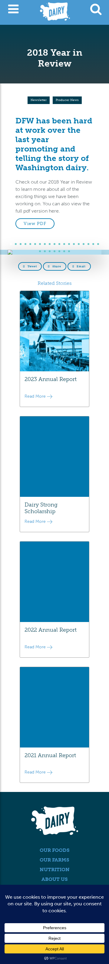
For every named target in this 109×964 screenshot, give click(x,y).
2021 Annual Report (50, 755)
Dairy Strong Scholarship (41, 508)
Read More (36, 396)
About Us (54, 879)
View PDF (35, 223)
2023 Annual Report (51, 379)
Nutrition (55, 869)
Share (56, 266)
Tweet (32, 266)
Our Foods (55, 850)
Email (80, 266)
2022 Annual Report (51, 630)
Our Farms (54, 860)
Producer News (67, 100)
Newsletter (39, 100)
